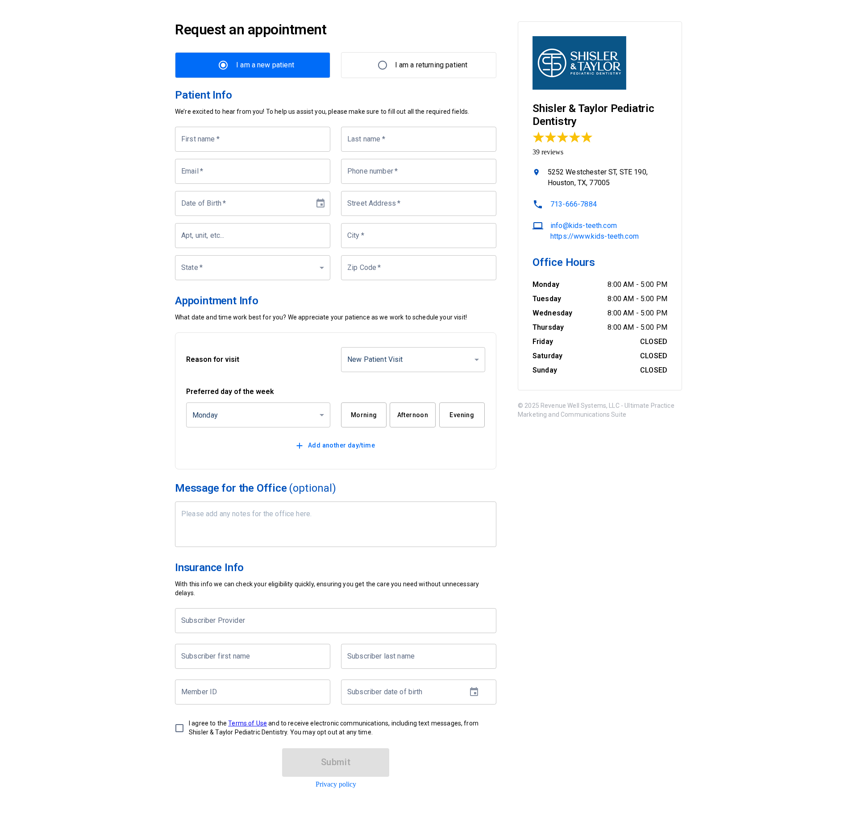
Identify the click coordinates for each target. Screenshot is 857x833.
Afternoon (412, 415)
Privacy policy (336, 784)
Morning (364, 415)
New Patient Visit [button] (375, 359)
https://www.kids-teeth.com (594, 236)
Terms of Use (247, 723)
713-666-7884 (573, 204)
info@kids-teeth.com (583, 225)
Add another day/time (341, 445)
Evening (461, 415)
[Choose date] (320, 203)
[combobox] (329, 620)
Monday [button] (205, 415)
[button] (252, 267)
